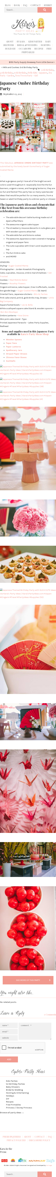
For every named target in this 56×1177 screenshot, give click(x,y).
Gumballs (10, 361)
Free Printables (13, 1104)
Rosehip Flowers (18, 283)
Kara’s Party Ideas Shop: (35, 334)
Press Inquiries (12, 1136)
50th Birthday (20, 72)
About (9, 41)
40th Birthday (6, 72)
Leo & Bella (27, 305)
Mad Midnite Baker (18, 280)
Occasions (25, 48)
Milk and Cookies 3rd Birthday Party (20, 67)
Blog (8, 5)
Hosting (45, 45)
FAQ (25, 5)
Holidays (10, 48)
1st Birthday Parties (15, 1084)
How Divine (23, 315)
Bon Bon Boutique (9, 312)
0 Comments (50, 1014)
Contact (35, 5)
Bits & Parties (41, 294)
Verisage (49, 1165)
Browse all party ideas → (12, 1112)
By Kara (21, 41)
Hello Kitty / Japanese (37, 72)
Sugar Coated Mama (18, 265)
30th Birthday (47, 69)
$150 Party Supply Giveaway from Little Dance (31, 62)
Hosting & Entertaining (17, 1093)
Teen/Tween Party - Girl (26, 75)
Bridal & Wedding (27, 45)
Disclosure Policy (39, 1140)
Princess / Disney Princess (19, 1107)
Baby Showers (13, 1087)
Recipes (38, 48)
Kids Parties (35, 41)
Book (17, 5)
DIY (7, 1099)
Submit (48, 5)
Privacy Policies (16, 1140)
